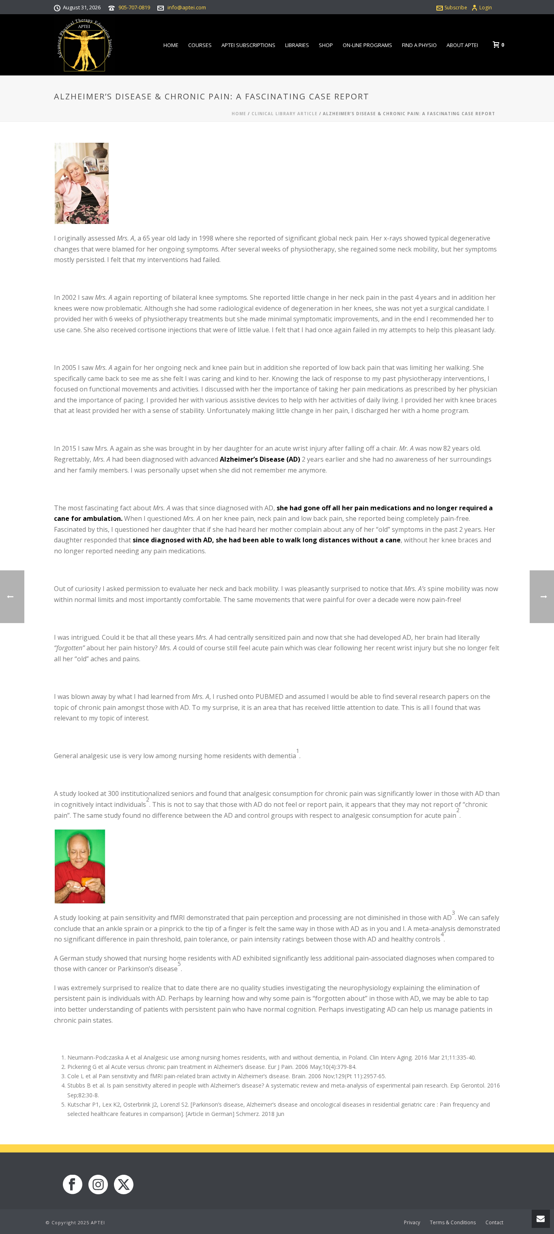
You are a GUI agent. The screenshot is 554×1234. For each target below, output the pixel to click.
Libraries (297, 45)
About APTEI (462, 45)
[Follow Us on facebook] (72, 1185)
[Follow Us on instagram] (98, 1185)
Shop (326, 45)
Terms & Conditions (453, 1222)
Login (485, 7)
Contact (494, 1222)
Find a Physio (419, 45)
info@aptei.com (186, 7)
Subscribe (455, 7)
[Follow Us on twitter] (123, 1185)
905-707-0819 (134, 7)
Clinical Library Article (284, 113)
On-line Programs (367, 45)
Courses (200, 45)
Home (170, 45)
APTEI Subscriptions (248, 45)
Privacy (412, 1222)
